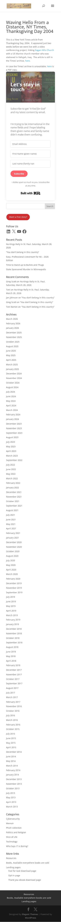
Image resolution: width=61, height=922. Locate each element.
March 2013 (12, 806)
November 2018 (14, 633)
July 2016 (10, 715)
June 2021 (11, 519)
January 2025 (12, 369)
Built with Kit (30, 193)
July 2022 (10, 464)
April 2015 (11, 747)
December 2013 (14, 779)
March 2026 (12, 318)
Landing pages (13, 867)
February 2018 (13, 665)
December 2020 (14, 542)
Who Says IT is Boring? (17, 846)
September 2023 (14, 432)
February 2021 (13, 533)
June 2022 (11, 469)
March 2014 (12, 765)
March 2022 (12, 478)
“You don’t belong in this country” (22, 252)
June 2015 (11, 738)
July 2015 (10, 733)
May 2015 (11, 742)
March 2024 (12, 410)
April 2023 (11, 451)
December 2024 (14, 373)
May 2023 (11, 446)
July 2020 (10, 560)
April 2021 (11, 528)
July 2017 (10, 692)
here (27, 60)
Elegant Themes (30, 914)
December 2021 (14, 492)
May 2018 (11, 656)
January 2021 (12, 537)
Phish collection (14, 827)
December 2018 (14, 628)
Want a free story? (18, 217)
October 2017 (12, 679)
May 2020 (11, 565)
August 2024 (12, 387)
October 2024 (12, 382)
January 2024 (12, 419)
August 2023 (12, 437)
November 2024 (14, 378)
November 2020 (14, 546)
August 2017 (12, 688)
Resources (11, 858)
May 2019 (11, 606)
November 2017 (14, 674)
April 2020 (11, 569)
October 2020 (12, 551)
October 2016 (12, 710)
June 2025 (11, 350)
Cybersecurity (13, 818)
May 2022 (11, 473)
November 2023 (14, 428)
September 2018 (14, 642)
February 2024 (13, 414)
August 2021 (12, 510)
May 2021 (11, 524)
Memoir (10, 823)
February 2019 (13, 619)
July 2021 (10, 514)
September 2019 (14, 592)
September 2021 (14, 505)
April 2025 (11, 359)
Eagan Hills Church (44, 50)
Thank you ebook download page (24, 879)
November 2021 (14, 496)
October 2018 (12, 638)
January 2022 (12, 487)
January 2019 (12, 624)
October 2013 (12, 788)
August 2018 (12, 647)
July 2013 (10, 793)
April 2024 (11, 405)
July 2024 (10, 391)
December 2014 (14, 751)
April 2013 (11, 802)
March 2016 (12, 720)
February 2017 (13, 701)
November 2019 (14, 587)
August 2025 (12, 346)
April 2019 (11, 610)
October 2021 (12, 501)
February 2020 (13, 578)
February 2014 (13, 770)
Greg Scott (11, 281)
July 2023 (10, 441)
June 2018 (11, 651)
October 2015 (12, 729)
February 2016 (13, 724)
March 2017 (12, 697)
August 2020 (12, 555)
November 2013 (14, 783)
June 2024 (11, 396)
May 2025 (11, 355)
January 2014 (12, 774)
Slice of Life (11, 837)
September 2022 (14, 460)
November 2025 (14, 337)
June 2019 (11, 601)
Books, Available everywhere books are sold (27, 862)
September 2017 (14, 683)
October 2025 (12, 341)
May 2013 (11, 797)
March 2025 (12, 364)
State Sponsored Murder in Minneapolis (26, 269)
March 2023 (12, 455)
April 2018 (11, 660)
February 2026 (13, 323)
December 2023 (14, 423)
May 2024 (11, 400)
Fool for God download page (22, 870)
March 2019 (12, 615)
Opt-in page (14, 875)
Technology (11, 841)
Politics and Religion (16, 832)
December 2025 (14, 332)
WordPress (30, 917)
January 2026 (12, 328)
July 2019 (10, 596)
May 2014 (11, 761)
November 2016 (14, 706)
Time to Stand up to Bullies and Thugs (25, 264)
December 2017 (14, 669)
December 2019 (14, 583)
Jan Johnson (12, 297)
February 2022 (13, 483)
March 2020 (12, 574)
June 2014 (11, 756)
